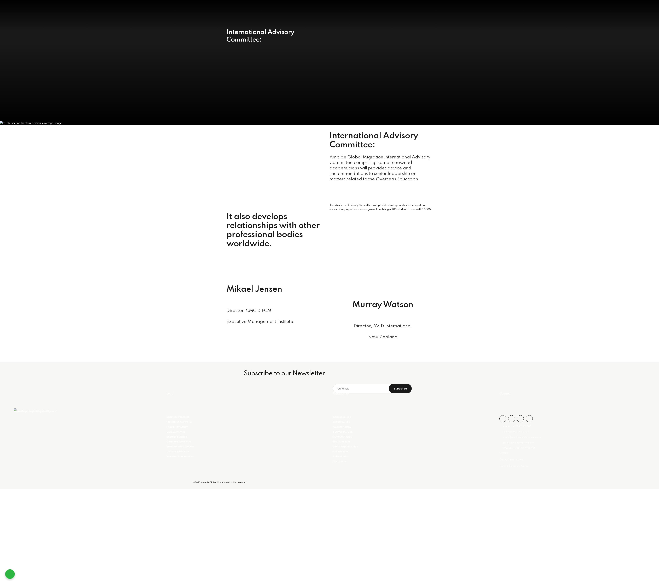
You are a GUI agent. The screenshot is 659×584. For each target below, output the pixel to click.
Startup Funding (176, 436)
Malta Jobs (339, 461)
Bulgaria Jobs (341, 421)
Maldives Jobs (341, 441)
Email (14, 537)
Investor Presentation (180, 456)
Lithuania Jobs (342, 417)
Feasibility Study (177, 426)
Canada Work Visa (177, 451)
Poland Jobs (340, 456)
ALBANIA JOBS (342, 426)
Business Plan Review (180, 446)
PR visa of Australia (179, 421)
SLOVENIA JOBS (343, 431)
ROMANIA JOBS (342, 436)
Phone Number (20, 554)
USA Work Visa (175, 431)
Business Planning (177, 417)
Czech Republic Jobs (345, 446)
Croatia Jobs (340, 451)
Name (14, 520)
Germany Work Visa (178, 441)
